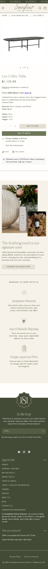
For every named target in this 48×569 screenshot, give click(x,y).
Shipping (5, 88)
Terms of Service (9, 481)
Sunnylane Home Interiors (20, 563)
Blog (4, 502)
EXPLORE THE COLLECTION (18, 267)
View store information (14, 146)
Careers (5, 489)
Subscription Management (14, 510)
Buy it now (24, 133)
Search (5, 465)
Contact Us (7, 506)
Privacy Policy (8, 477)
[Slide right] (27, 68)
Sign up (21, 162)
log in (29, 162)
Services (5, 493)
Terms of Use (26, 437)
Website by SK (39, 563)
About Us (6, 498)
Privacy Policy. (37, 437)
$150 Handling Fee (20, 16)
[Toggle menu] (3, 8)
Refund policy (8, 473)
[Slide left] (20, 68)
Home (4, 16)
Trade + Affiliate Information (16, 485)
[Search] (39, 8)
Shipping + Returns (10, 469)
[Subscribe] (43, 431)
